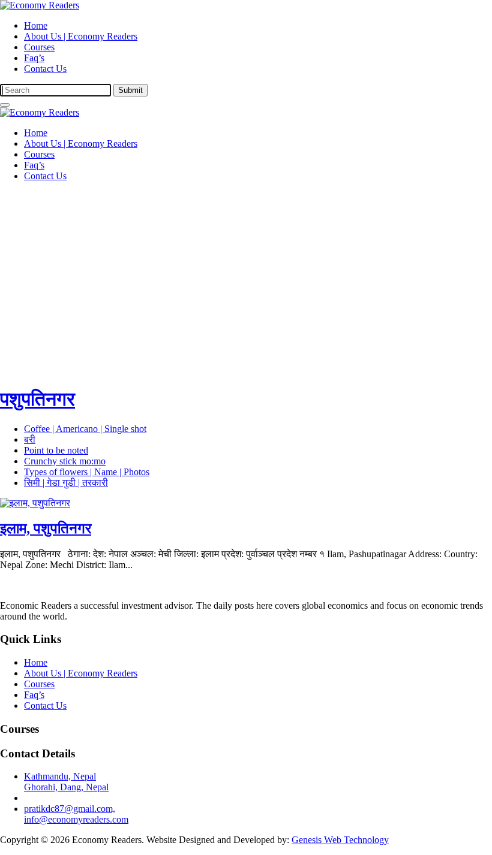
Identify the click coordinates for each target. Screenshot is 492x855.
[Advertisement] (246, 275)
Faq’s (34, 58)
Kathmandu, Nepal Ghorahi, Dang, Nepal (66, 781)
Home (35, 25)
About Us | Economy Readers (80, 36)
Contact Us (45, 69)
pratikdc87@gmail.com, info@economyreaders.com (76, 813)
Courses (39, 47)
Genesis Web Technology (340, 840)
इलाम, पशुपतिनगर (45, 528)
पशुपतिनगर (37, 399)
